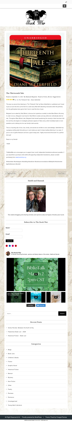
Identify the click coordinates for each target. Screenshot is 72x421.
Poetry (10, 389)
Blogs (10, 349)
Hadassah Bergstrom (31, 96)
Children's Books (13, 357)
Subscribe (41, 305)
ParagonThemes (62, 417)
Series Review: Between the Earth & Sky (21, 328)
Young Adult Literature (15, 405)
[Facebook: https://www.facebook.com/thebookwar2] (10, 246)
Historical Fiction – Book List (17, 336)
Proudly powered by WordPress (32, 417)
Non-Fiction (11, 381)
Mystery (10, 377)
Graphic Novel (12, 365)
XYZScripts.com (44, 420)
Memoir (10, 373)
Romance (11, 397)
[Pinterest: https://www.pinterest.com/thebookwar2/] (7, 246)
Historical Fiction (13, 369)
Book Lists (11, 353)
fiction (59, 96)
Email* (8, 234)
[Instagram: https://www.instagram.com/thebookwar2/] (13, 246)
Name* (8, 228)
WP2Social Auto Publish (29, 420)
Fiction (45, 96)
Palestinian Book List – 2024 (17, 332)
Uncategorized (12, 401)
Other (10, 385)
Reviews (50, 96)
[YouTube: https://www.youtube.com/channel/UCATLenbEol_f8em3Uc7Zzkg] (16, 246)
